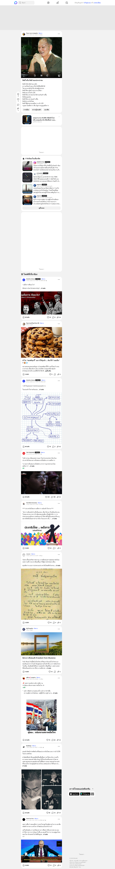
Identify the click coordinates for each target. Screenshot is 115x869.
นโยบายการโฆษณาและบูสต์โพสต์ (77, 862)
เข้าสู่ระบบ (87, 3)
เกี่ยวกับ (71, 860)
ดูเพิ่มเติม (48, 371)
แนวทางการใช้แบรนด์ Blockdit (77, 865)
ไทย (80, 867)
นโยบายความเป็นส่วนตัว (75, 864)
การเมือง (26, 110)
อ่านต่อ (43, 288)
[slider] (41, 72)
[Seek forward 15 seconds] (48, 75)
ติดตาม (40, 33)
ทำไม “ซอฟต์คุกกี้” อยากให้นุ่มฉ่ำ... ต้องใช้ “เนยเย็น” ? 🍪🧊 (41, 361)
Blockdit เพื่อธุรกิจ (74, 867)
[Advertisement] (57, 17)
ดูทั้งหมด (41, 208)
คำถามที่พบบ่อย (83, 860)
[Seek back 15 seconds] (35, 75)
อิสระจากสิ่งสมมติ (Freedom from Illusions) (38, 658)
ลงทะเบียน (97, 3)
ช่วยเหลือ (76, 860)
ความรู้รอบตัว (36, 110)
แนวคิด (46, 110)
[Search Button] (20, 2)
